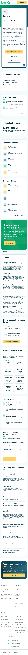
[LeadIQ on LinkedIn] (24, 652)
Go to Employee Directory (19, 215)
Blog (16, 591)
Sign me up (9, 243)
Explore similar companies (11, 341)
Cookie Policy (4, 619)
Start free (22, 2)
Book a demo (14, 575)
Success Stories (5, 601)
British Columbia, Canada (14, 23)
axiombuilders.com (7, 489)
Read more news (21, 113)
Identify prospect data (6, 589)
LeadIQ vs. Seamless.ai (20, 627)
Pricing (16, 589)
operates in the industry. (13, 526)
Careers (16, 601)
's (14, 504)
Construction (19, 526)
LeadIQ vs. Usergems (20, 630)
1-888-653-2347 (14, 640)
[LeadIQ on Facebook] (22, 652)
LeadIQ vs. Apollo (19, 619)
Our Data (17, 606)
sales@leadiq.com (14, 646)
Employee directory (14, 60)
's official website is (13, 488)
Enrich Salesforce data (6, 598)
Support (16, 598)
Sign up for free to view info (14, 51)
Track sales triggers (6, 591)
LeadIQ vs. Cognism (19, 624)
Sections (5, 251)
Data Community (19, 603)
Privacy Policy (4, 616)
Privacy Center (18, 609)
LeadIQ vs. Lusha (19, 622)
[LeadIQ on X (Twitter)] (23, 652)
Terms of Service (5, 622)
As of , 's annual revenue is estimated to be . (13, 497)
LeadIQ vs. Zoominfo (20, 616)
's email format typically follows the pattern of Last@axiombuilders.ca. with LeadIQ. (14, 544)
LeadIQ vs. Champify (20, 632)
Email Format (14, 56)
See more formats (9, 458)
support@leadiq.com (15, 643)
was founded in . (11, 551)
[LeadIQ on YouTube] (26, 652)
